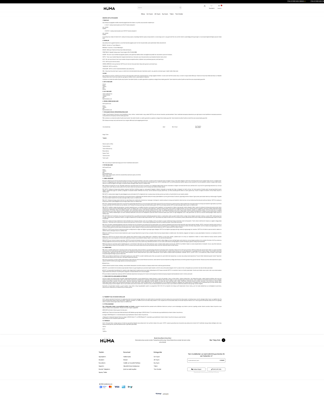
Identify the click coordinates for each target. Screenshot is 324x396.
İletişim (125, 360)
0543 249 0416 (217, 369)
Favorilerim (102, 363)
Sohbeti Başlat (197, 369)
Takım (172, 14)
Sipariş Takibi (103, 372)
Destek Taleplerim (104, 369)
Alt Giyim (157, 14)
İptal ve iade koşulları (129, 369)
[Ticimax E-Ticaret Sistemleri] (162, 394)
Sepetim (101, 366)
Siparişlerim (102, 356)
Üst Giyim (150, 14)
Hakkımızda (127, 356)
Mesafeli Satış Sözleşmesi (131, 366)
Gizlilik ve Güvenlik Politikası (131, 363)
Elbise (143, 14)
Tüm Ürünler (179, 14)
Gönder (222, 360)
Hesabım (101, 360)
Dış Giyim (165, 14)
